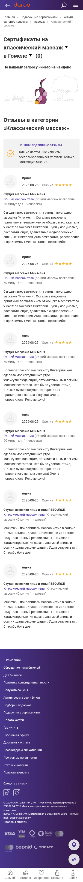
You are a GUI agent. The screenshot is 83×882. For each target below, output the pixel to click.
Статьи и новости (15, 765)
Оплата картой (13, 720)
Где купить (10, 727)
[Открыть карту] (74, 844)
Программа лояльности (20, 757)
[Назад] (7, 5)
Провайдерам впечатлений (22, 750)
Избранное (41, 877)
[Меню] (75, 5)
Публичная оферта (16, 735)
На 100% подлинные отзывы (40, 145)
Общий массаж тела (18, 199)
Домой (10, 877)
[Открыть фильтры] (74, 859)
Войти (73, 877)
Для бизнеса (12, 675)
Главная (9, 17)
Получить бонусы (15, 690)
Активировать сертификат (21, 697)
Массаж (39, 21)
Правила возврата (16, 772)
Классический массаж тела (24, 514)
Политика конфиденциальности (26, 682)
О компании (12, 660)
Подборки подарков (17, 705)
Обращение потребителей (21, 667)
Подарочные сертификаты (39, 17)
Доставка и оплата (16, 742)
